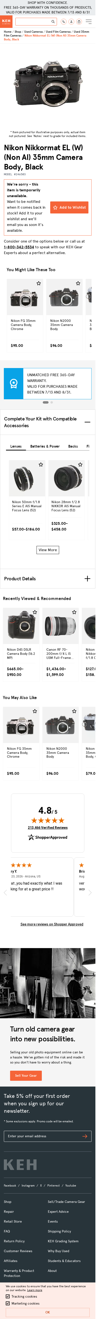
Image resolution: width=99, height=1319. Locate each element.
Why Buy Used (58, 1251)
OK (47, 1312)
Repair (9, 1212)
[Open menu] (89, 21)
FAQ (7, 1231)
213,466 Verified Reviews (48, 827)
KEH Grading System (63, 1241)
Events (53, 1221)
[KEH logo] (20, 1164)
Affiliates (10, 1261)
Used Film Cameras (58, 31)
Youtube (70, 1185)
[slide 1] (46, 402)
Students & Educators (64, 1261)
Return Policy (14, 1241)
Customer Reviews (18, 1251)
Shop (18, 31)
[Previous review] (5, 892)
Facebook (10, 1185)
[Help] (64, 22)
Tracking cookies (24, 1296)
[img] (48, 820)
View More (48, 550)
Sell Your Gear (26, 1076)
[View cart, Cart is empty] (79, 22)
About (52, 1271)
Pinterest (53, 1185)
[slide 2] (51, 402)
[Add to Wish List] (38, 283)
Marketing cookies (25, 1303)
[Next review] (90, 892)
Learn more (34, 1290)
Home (8, 31)
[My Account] (71, 22)
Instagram (28, 1185)
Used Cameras (33, 31)
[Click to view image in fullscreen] (48, 86)
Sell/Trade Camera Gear (66, 1202)
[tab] (16, 445)
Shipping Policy (59, 1231)
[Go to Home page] (6, 21)
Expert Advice (58, 1212)
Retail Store (13, 1221)
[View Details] (25, 307)
